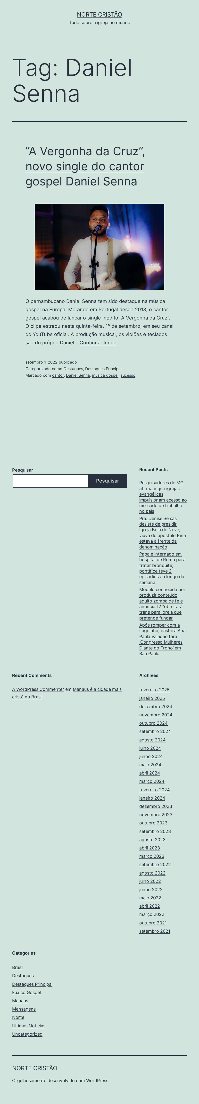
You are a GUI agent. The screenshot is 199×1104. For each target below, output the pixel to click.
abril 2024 (149, 773)
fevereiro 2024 (154, 789)
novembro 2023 (155, 814)
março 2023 (151, 856)
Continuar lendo (98, 343)
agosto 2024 (152, 739)
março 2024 (152, 781)
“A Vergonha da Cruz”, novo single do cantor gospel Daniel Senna (85, 166)
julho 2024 (150, 748)
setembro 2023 (155, 831)
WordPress (97, 1080)
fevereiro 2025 (154, 689)
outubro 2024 (153, 723)
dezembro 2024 (155, 706)
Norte (18, 1017)
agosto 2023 (152, 839)
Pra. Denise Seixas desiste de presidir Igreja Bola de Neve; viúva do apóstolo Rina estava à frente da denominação (162, 532)
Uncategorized (27, 1034)
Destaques (73, 368)
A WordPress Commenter (38, 689)
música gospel (105, 375)
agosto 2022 (152, 873)
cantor (58, 375)
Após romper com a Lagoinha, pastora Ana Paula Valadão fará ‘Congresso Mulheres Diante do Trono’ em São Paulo (162, 639)
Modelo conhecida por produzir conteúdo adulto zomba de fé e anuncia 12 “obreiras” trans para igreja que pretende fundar (162, 603)
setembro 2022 (155, 864)
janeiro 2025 (152, 698)
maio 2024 (150, 764)
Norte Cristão (99, 14)
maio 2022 (150, 897)
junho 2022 (151, 889)
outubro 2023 (153, 822)
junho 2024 (151, 756)
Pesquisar (22, 470)
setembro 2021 (154, 931)
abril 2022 (149, 906)
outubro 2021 (153, 922)
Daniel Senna (78, 375)
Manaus (20, 1000)
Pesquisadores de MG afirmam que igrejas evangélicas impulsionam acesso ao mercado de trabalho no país (163, 497)
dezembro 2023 (155, 806)
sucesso (128, 375)
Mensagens (24, 1009)
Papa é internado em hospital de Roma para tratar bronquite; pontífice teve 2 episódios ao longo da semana (162, 568)
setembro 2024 (155, 731)
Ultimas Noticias (28, 1025)
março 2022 (151, 914)
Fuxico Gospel (26, 992)
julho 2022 (150, 881)
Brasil (17, 967)
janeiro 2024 (152, 798)
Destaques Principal (103, 368)
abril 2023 (149, 847)
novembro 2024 (156, 714)
